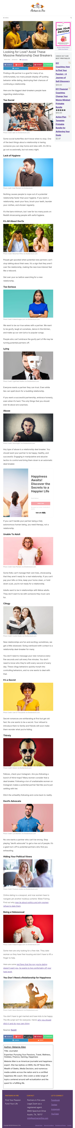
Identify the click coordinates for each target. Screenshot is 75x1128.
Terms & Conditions (49, 1125)
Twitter (54, 1104)
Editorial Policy (38, 1125)
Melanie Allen (15, 1047)
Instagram (55, 1109)
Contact (69, 1125)
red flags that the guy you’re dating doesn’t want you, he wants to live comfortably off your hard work (27, 968)
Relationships (24, 59)
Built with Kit (41, 512)
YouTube (55, 1114)
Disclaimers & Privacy (60, 1125)
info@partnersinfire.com (37, 1118)
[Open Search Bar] (71, 18)
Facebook (55, 1100)
